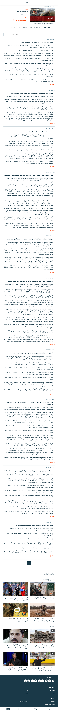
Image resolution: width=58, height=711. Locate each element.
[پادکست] (18, 709)
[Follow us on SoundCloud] (32, 680)
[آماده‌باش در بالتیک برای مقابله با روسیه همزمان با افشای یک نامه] (42, 610)
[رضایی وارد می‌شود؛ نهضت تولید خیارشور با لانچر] (15, 610)
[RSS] (49, 680)
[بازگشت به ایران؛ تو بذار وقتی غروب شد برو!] (42, 589)
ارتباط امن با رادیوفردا (23, 701)
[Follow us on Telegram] (42, 680)
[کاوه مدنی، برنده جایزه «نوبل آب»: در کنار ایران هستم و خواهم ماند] (15, 589)
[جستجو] (49, 709)
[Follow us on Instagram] (28, 680)
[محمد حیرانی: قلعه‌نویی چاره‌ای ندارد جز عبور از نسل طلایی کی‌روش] (42, 659)
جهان (27, 690)
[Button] (26, 17)
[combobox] (11, 34)
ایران (54, 693)
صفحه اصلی (52, 690)
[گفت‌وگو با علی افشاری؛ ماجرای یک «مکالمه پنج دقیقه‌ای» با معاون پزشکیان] (15, 636)
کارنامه (26, 9)
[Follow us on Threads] (25, 680)
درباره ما (53, 701)
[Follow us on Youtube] (35, 680)
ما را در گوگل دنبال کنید (34, 709)
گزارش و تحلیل (49, 579)
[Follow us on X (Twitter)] (39, 680)
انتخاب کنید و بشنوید (50, 704)
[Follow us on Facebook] (46, 680)
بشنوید (52, 627)
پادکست (26, 693)
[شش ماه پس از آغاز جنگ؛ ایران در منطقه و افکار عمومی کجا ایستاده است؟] (42, 636)
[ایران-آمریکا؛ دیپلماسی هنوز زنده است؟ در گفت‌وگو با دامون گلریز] (15, 659)
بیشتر (29, 563)
